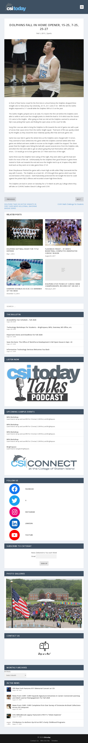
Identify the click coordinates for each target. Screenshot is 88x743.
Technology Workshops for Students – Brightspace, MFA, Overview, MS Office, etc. (39, 327)
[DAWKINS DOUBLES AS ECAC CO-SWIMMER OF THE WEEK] (25, 272)
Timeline (54, 741)
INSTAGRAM (30, 512)
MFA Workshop (12, 417)
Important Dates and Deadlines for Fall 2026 (24, 335)
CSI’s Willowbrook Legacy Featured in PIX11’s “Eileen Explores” (36, 715)
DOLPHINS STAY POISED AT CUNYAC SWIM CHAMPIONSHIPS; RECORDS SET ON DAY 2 (62, 285)
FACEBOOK (29, 489)
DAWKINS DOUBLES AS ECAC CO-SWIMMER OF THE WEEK (24, 290)
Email (33, 556)
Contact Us (34, 741)
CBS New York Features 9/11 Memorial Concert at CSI (33, 688)
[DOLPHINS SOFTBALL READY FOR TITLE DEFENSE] (25, 232)
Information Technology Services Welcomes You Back (28, 349)
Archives (7, 671)
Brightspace (11, 447)
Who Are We (45, 741)
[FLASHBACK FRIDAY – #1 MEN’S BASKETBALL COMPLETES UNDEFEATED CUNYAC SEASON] (63, 232)
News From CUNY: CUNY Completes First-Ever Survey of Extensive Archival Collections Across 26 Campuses (46, 706)
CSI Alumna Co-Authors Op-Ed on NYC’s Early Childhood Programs (38, 722)
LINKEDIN (29, 523)
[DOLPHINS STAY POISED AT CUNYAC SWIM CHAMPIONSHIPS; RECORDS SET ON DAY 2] (63, 270)
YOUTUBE (29, 535)
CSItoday (47, 737)
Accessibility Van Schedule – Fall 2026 (21, 320)
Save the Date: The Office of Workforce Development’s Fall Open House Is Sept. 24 (39, 342)
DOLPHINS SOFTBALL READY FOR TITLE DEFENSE (23, 250)
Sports (49, 33)
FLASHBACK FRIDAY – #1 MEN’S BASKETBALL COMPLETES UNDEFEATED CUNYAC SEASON (61, 251)
